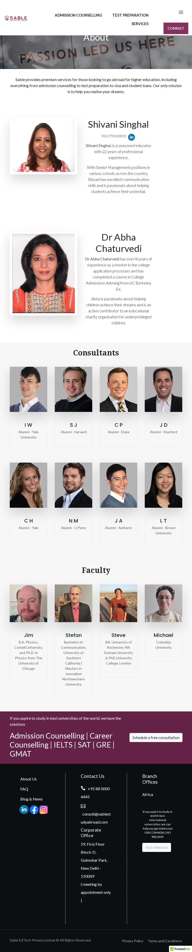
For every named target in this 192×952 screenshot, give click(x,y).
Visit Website (156, 847)
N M (73, 520)
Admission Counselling (78, 15)
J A (118, 520)
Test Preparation (130, 15)
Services (140, 23)
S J (73, 424)
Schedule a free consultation (156, 737)
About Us (28, 778)
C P (118, 424)
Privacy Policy (132, 941)
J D (164, 424)
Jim (28, 635)
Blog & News (31, 798)
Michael (163, 635)
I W (28, 424)
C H (28, 520)
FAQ (24, 788)
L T (163, 520)
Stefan (74, 635)
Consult (176, 28)
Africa (147, 794)
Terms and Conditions (165, 941)
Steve (119, 635)
